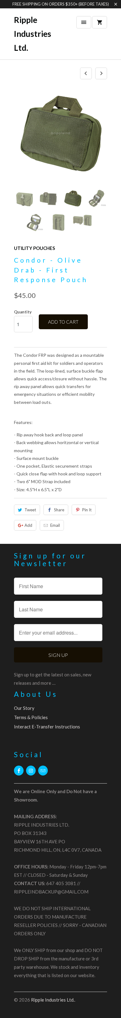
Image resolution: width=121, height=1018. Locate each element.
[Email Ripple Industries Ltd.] (43, 771)
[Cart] (99, 22)
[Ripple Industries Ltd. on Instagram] (31, 771)
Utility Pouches (34, 248)
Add (28, 525)
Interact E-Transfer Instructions (47, 726)
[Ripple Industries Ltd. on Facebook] (19, 771)
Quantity (23, 311)
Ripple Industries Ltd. (32, 34)
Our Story (24, 708)
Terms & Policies (31, 717)
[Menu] (83, 22)
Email (55, 525)
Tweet (30, 509)
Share (59, 509)
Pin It (87, 509)
